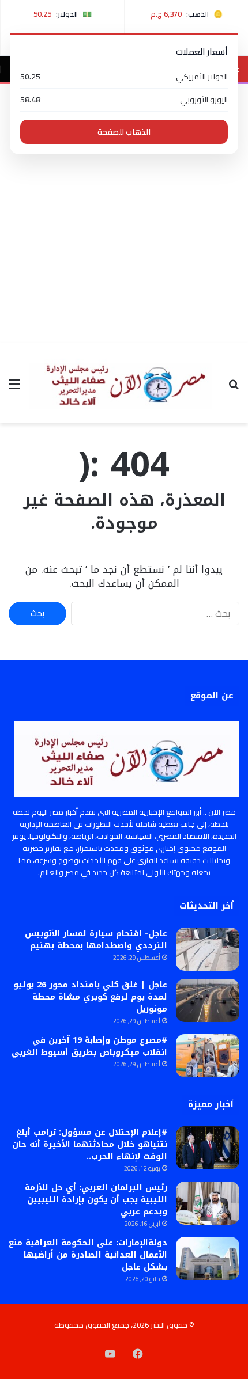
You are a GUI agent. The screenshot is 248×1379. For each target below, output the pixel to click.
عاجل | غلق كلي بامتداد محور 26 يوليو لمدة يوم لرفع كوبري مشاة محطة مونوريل (90, 997)
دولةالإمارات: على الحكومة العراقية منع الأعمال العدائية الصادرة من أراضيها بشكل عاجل (88, 1255)
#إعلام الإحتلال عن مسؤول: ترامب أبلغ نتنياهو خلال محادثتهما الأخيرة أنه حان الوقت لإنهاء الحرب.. (89, 1144)
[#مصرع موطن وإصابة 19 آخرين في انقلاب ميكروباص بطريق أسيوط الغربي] (207, 1055)
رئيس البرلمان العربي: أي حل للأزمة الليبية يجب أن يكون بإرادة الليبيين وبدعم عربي (96, 1200)
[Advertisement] (124, 213)
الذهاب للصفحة (124, 131)
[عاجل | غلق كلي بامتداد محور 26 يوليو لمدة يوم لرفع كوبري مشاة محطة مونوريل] (207, 1000)
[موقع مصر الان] (124, 383)
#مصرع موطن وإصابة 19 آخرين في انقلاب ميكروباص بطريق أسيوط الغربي (89, 1046)
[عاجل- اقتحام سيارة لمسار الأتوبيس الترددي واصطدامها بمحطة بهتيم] (207, 949)
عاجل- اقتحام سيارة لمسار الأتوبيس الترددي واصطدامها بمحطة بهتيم (96, 939)
